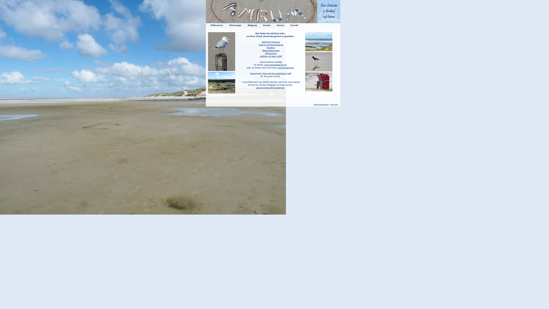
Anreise (266, 25)
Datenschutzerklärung (321, 105)
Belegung (252, 25)
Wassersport (271, 54)
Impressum (334, 105)
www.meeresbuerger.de (275, 65)
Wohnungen (235, 25)
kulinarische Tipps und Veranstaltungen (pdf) (271, 74)
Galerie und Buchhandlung (271, 45)
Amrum (280, 25)
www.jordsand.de (286, 68)
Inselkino (271, 48)
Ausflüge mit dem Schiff (271, 56)
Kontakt (294, 25)
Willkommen (216, 25)
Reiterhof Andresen (271, 42)
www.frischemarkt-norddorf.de (270, 88)
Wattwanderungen (271, 51)
